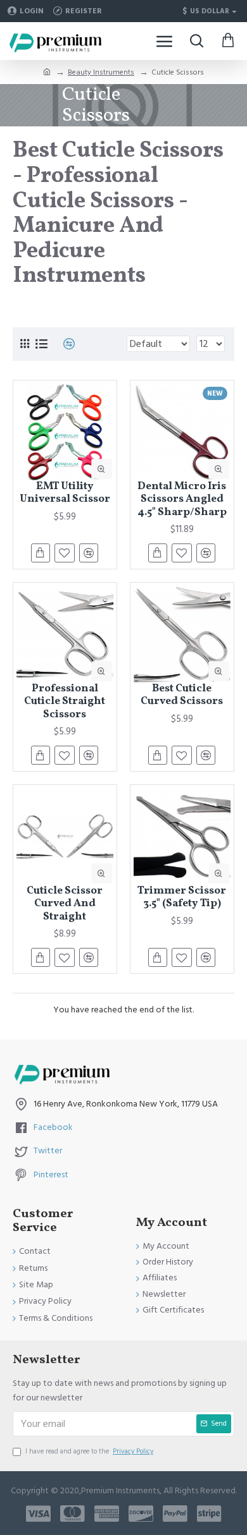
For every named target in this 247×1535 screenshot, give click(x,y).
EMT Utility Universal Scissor (65, 493)
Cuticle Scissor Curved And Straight (65, 904)
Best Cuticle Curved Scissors (182, 695)
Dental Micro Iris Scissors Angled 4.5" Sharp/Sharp (182, 499)
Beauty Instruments (101, 72)
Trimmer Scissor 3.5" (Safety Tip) (181, 898)
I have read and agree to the (89, 1451)
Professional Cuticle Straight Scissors (64, 702)
